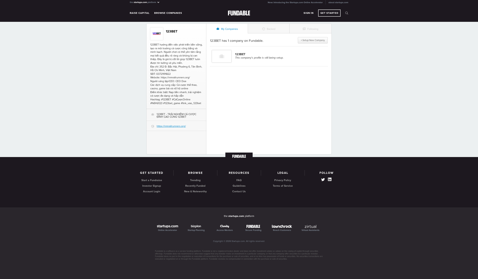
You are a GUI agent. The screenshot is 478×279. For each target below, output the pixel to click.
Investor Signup (151, 185)
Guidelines (239, 185)
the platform (143, 2)
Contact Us (239, 191)
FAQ (239, 180)
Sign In (309, 13)
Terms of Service (283, 185)
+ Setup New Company (313, 40)
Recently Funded (195, 185)
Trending (195, 180)
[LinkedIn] (330, 179)
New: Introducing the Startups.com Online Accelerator (295, 2)
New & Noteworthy (195, 191)
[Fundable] (239, 13)
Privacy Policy (282, 180)
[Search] (346, 13)
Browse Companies (168, 13)
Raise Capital (140, 13)
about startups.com (338, 2)
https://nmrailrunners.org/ (171, 126)
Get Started (329, 13)
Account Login (151, 191)
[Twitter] (323, 180)
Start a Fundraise (151, 180)
